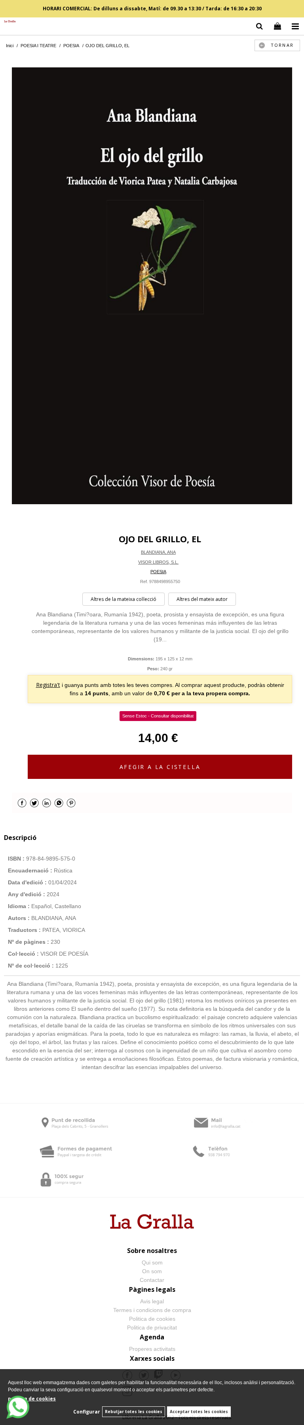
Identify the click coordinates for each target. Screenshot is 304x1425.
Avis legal (152, 1301)
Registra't (48, 685)
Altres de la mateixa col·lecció (123, 599)
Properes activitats (152, 1349)
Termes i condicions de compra (152, 1310)
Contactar (152, 1280)
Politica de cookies (152, 1319)
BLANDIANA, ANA (158, 552)
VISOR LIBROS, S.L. (158, 562)
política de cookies (32, 1398)
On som (152, 1271)
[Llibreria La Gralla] (8, 21)
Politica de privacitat (152, 1327)
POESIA (158, 571)
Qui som (152, 1262)
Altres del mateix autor (202, 599)
